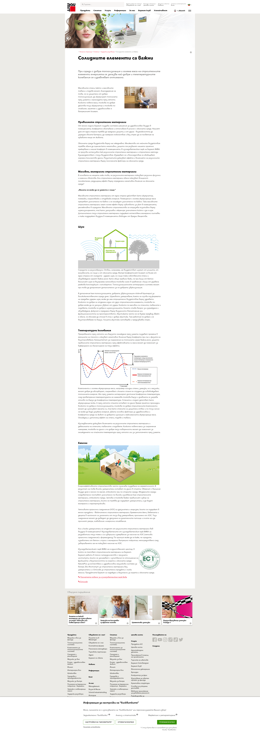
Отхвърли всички (126, 722)
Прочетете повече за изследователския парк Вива (103, 577)
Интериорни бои (74, 670)
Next (193, 610)
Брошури (134, 672)
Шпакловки (71, 673)
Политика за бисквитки (91, 727)
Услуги (134, 641)
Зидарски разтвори (75, 694)
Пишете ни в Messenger (94, 638)
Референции (94, 670)
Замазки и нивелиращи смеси (76, 690)
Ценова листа (136, 647)
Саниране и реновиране (72, 655)
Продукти (71, 634)
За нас (91, 683)
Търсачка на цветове (139, 660)
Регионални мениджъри (98, 648)
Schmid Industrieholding (98, 692)
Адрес (91, 655)
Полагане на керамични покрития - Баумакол (76, 685)
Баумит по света (96, 658)
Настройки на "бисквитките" (98, 722)
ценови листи (137, 634)
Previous (67, 610)
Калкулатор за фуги (139, 675)
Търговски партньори (97, 652)
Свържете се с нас (96, 642)
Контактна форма (96, 645)
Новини (92, 664)
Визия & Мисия (94, 689)
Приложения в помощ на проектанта (139, 656)
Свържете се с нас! (97, 634)
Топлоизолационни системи (74, 643)
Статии (113, 634)
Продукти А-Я (136, 644)
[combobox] (102, 4)
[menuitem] (133, 4)
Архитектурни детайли (137, 651)
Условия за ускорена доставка (139, 687)
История (92, 695)
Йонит (70, 667)
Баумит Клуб (136, 666)
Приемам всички (167, 722)
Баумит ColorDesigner (140, 663)
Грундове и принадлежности (74, 677)
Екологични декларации (140, 669)
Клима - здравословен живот (76, 663)
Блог (91, 677)
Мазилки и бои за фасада (74, 638)
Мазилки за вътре (74, 681)
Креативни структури (140, 683)
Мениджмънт (94, 686)
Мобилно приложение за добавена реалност (140, 692)
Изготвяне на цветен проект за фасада (140, 679)
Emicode (84, 581)
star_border (191, 52)
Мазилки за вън (73, 659)
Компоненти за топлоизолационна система (75, 649)
